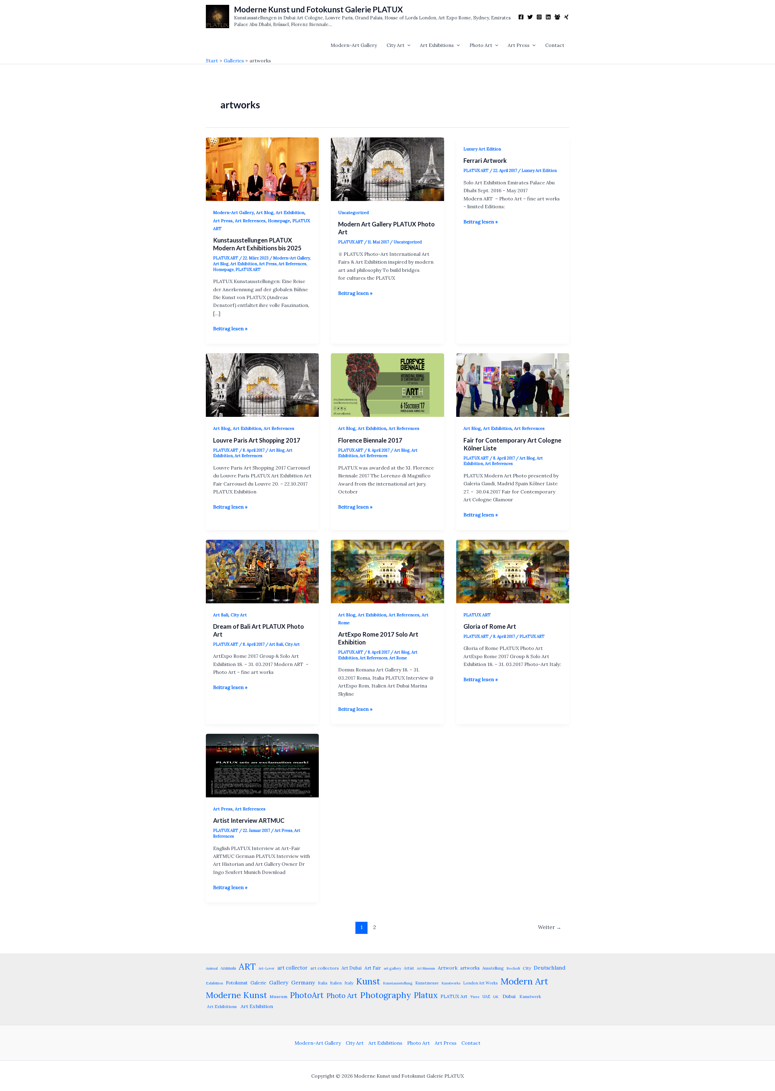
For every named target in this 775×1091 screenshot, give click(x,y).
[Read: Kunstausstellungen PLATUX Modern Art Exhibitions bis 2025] (262, 169)
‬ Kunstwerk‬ (529, 996)
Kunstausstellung (398, 983)
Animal (212, 968)
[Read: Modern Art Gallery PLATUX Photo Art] (387, 169)
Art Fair (372, 968)
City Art (395, 45)
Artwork (447, 968)
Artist (409, 968)
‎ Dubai (508, 996)
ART (247, 966)
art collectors (324, 968)
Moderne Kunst (236, 995)
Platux (426, 995)
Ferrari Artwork (485, 160)
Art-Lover (267, 968)
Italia (322, 983)
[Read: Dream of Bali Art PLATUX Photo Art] (262, 571)
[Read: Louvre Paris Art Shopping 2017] (262, 384)
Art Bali (220, 615)
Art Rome (398, 658)
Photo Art (481, 45)
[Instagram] (539, 17)
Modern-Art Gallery (354, 45)
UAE (486, 996)
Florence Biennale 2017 (370, 440)
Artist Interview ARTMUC (249, 820)
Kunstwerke (450, 983)
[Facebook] (521, 17)
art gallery (392, 968)
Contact (554, 45)
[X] (530, 17)
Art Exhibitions (437, 45)
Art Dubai (351, 968)
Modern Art (524, 981)
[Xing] (566, 17)
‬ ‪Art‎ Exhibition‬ (256, 1006)
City (527, 968)
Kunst (368, 981)
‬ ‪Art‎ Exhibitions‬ (221, 1006)
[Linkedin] (548, 17)
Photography (385, 995)
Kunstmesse (427, 983)
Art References (250, 220)
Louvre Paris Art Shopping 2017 (256, 440)
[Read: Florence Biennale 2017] (387, 384)
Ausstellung (493, 968)
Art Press (518, 45)
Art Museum (426, 968)
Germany (303, 982)
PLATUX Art (453, 996)
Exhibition (214, 983)
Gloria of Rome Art (489, 626)
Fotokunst (237, 983)
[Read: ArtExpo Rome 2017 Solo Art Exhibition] (387, 571)
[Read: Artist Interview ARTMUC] (262, 765)
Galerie (258, 983)
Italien (336, 983)
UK (496, 996)
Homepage (279, 220)
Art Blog (264, 212)
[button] (407, 45)
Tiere (475, 996)
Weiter (549, 927)
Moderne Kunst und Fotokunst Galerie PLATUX (318, 9)
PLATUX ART (248, 269)
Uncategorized (353, 212)
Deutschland (550, 967)
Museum (278, 996)
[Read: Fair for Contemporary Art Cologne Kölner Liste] (512, 384)
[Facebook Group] (557, 17)
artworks (470, 968)
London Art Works (480, 983)
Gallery (279, 982)
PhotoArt (307, 995)
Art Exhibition (290, 212)
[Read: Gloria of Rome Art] (512, 571)
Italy (349, 983)
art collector (292, 967)
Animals (228, 968)
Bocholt (513, 968)
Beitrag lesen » (230, 328)
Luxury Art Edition (482, 149)
